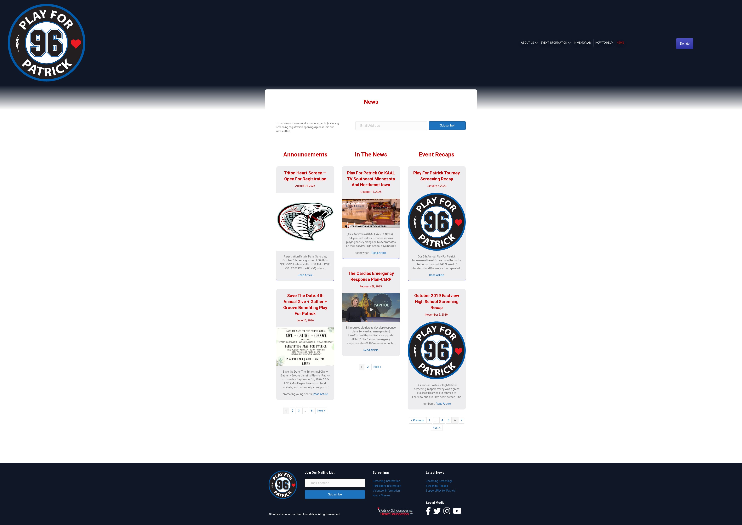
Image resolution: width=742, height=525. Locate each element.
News (620, 42)
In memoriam (582, 42)
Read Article (305, 275)
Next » (321, 410)
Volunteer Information (386, 490)
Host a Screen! (381, 495)
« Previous (417, 420)
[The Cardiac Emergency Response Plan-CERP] (371, 307)
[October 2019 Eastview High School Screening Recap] (437, 350)
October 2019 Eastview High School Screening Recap (436, 301)
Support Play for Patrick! (440, 490)
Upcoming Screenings (439, 481)
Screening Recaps (437, 485)
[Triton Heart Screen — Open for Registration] (305, 221)
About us (527, 42)
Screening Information (386, 481)
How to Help (604, 42)
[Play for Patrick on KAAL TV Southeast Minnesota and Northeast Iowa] (371, 213)
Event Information (554, 42)
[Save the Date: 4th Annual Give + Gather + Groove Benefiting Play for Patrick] (305, 346)
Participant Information (387, 485)
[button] (536, 43)
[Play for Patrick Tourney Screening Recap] (437, 221)
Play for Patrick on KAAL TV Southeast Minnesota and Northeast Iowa (371, 179)
